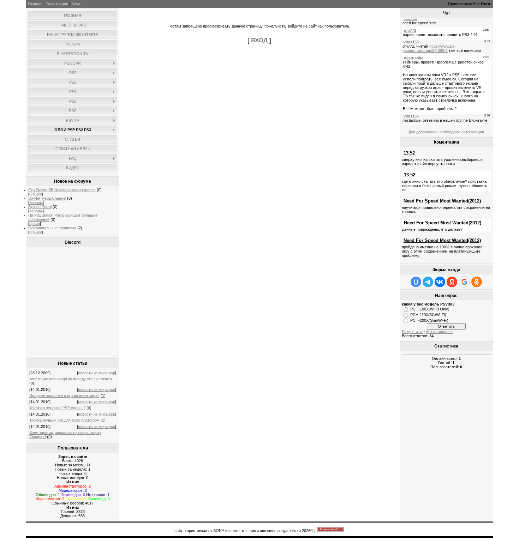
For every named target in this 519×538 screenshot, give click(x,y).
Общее (35, 194)
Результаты (412, 332)
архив (34, 224)
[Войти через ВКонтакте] (440, 282)
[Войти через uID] (416, 282)
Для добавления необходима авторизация (446, 132)
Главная (35, 4)
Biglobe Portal (40, 207)
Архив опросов (439, 332)
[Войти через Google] (464, 282)
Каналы (36, 202)
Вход (75, 4)
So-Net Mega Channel (47, 198)
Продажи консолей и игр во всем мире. (64, 395)
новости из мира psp (96, 373)
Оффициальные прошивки (52, 228)
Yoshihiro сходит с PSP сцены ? (57, 408)
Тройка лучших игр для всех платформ (64, 420)
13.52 (409, 153)
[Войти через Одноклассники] (476, 282)
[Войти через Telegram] (428, 282)
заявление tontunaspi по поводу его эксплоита (70, 379)
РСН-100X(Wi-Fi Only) (429, 309)
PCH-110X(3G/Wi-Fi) (428, 315)
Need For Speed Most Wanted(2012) (442, 201)
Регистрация (57, 4)
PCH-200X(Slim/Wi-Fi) (429, 320)
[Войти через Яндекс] (452, 282)
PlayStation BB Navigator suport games (62, 190)
